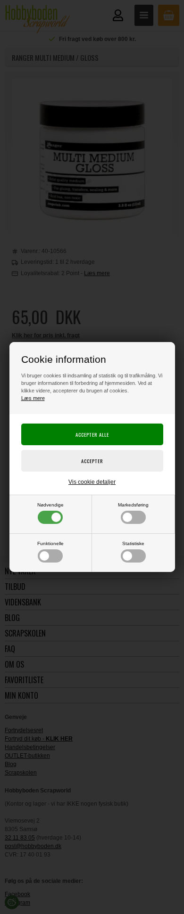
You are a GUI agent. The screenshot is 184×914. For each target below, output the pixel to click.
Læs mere (33, 398)
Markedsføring (133, 504)
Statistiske (133, 543)
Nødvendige (50, 504)
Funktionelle (50, 543)
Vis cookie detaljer (92, 482)
